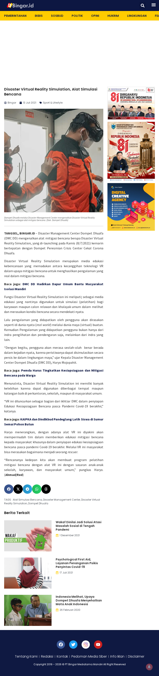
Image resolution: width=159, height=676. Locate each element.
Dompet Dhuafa (38, 503)
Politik (77, 16)
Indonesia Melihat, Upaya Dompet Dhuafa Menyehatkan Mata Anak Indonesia (79, 600)
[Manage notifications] (149, 667)
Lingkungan (137, 16)
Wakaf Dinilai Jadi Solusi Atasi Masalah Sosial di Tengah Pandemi (78, 526)
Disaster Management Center (61, 499)
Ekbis (39, 16)
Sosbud (57, 16)
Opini (95, 16)
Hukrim (113, 16)
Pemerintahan (15, 16)
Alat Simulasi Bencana (27, 499)
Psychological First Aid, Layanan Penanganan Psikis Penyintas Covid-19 (77, 563)
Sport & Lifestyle (53, 102)
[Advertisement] (79, 52)
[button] (142, 5)
